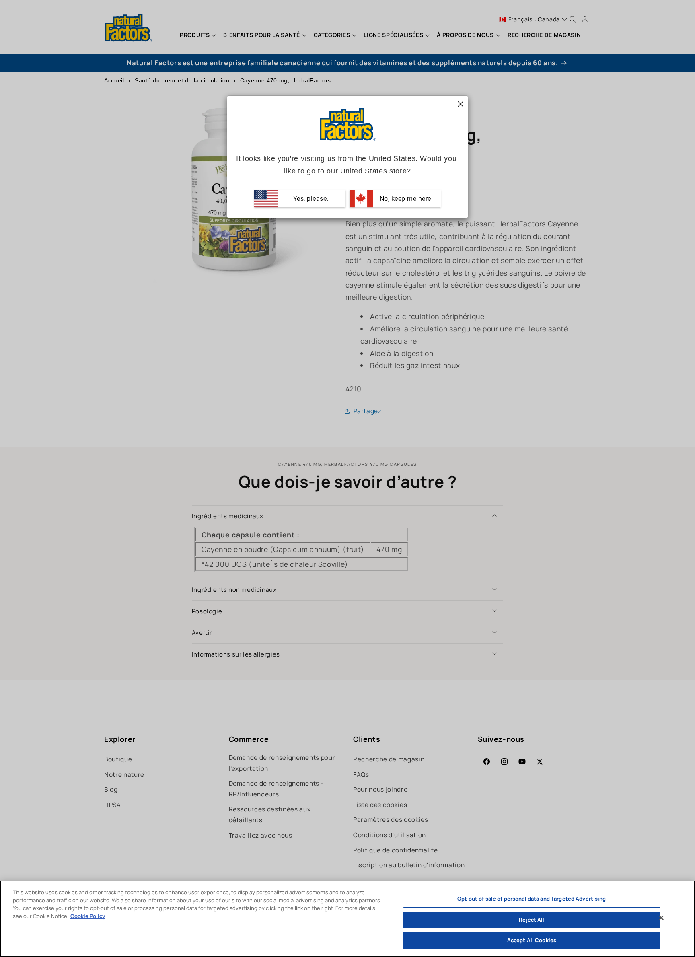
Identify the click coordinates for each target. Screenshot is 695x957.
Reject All (531, 919)
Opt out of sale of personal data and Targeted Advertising (531, 898)
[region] (347, 919)
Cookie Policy (87, 916)
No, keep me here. (405, 198)
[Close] (661, 918)
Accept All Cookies (531, 940)
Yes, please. (310, 198)
